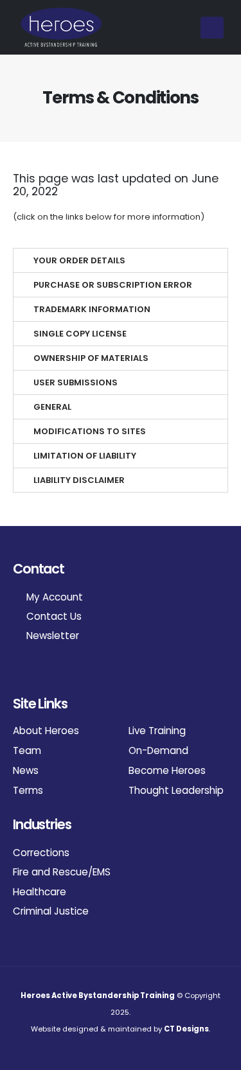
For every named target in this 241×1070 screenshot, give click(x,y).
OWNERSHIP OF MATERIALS (90, 358)
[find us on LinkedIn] (31, 671)
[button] (212, 28)
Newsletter (51, 635)
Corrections (41, 852)
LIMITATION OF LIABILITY (84, 456)
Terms (28, 790)
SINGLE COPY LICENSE (80, 334)
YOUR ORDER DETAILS (79, 260)
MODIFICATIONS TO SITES (89, 431)
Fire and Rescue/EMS (62, 872)
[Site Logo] (61, 27)
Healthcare (39, 892)
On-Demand (158, 750)
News (26, 770)
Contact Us (53, 616)
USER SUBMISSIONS (75, 382)
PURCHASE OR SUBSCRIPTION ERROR (112, 285)
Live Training (157, 730)
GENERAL (52, 407)
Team (27, 750)
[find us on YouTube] (45, 671)
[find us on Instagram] (18, 671)
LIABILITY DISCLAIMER (79, 480)
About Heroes (46, 730)
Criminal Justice (51, 911)
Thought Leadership (176, 790)
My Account (53, 597)
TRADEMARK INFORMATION (91, 309)
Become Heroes (167, 770)
